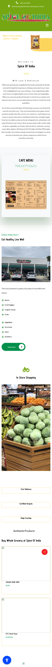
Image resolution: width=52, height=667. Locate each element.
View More (11, 347)
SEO (29, 661)
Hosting (25, 661)
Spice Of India (22, 659)
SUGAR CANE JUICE (12, 582)
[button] (7, 660)
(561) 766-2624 (25, 3)
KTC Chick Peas (11, 634)
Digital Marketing (35, 661)
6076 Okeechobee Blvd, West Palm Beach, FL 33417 (28, 6)
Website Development (17, 661)
